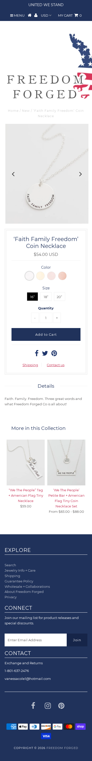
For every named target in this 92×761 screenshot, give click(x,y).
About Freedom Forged (24, 592)
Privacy (11, 597)
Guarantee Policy (19, 581)
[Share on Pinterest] (54, 354)
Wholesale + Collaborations (27, 586)
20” (59, 297)
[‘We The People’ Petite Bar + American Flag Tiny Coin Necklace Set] (66, 462)
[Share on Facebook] (37, 354)
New (26, 111)
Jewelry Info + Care (20, 570)
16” (32, 297)
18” (46, 297)
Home (13, 111)
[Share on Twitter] (45, 354)
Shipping (30, 365)
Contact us (55, 365)
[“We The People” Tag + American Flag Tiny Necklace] (26, 462)
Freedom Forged (62, 748)
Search (10, 565)
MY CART (70, 15)
